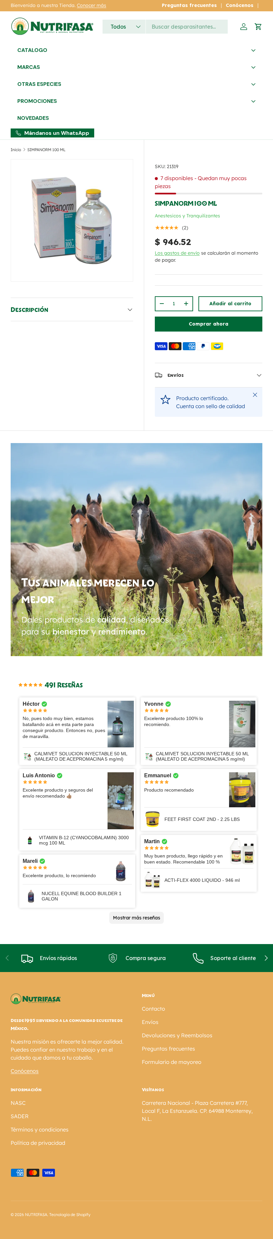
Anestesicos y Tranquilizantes (187, 216)
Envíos (150, 1022)
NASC (18, 1103)
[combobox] (165, 27)
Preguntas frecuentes (189, 5)
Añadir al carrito (230, 304)
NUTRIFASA (36, 1214)
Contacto (153, 1008)
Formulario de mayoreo (171, 1062)
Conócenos (239, 5)
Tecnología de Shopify (70, 1214)
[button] (258, 26)
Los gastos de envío (177, 253)
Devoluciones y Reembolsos (177, 1035)
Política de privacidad (38, 1142)
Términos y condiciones (40, 1129)
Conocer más (91, 5)
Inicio (16, 149)
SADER (20, 1116)
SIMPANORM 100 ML (46, 149)
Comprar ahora (208, 324)
